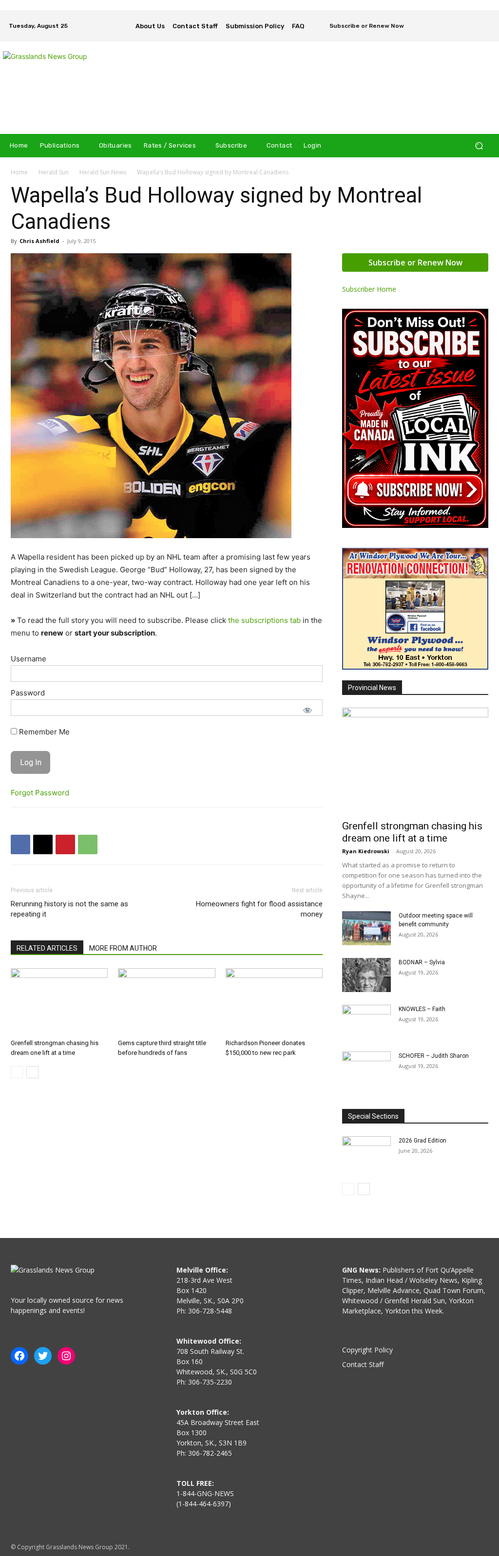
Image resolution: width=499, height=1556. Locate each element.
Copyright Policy (367, 1349)
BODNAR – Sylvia (422, 962)
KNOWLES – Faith (422, 1009)
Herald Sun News (102, 172)
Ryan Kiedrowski (365, 851)
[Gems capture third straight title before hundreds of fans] (166, 1001)
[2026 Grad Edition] (366, 1153)
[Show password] (307, 710)
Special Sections (373, 1116)
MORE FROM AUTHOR (123, 948)
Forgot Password (40, 792)
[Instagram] (483, 19)
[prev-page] (17, 1072)
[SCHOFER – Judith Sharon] (366, 1068)
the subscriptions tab (264, 620)
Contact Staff (363, 1364)
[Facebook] (470, 19)
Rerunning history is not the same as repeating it (69, 909)
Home (19, 172)
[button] (478, 145)
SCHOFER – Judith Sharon (434, 1055)
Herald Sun (53, 172)
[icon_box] (360, 26)
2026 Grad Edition (422, 1140)
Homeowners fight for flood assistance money (259, 909)
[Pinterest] (65, 844)
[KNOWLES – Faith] (366, 1022)
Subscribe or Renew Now (415, 262)
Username (28, 658)
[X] (483, 32)
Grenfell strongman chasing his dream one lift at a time (412, 832)
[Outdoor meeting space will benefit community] (366, 928)
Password (28, 692)
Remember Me (43, 731)
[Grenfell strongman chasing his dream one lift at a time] (59, 1001)
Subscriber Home (369, 289)
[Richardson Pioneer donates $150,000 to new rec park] (274, 1001)
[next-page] (32, 1072)
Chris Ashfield (39, 240)
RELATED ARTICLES (47, 948)
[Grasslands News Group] (63, 87)
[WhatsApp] (87, 844)
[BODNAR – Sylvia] (366, 975)
